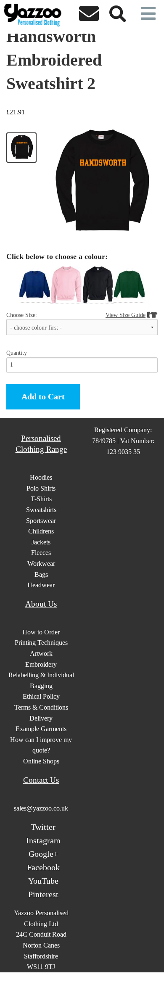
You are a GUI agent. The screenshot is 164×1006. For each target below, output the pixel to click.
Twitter (43, 827)
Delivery (41, 718)
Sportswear (41, 520)
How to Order (41, 632)
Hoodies (41, 477)
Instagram (43, 840)
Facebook (43, 867)
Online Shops (41, 761)
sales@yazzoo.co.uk (41, 808)
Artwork (41, 653)
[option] (34, 284)
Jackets (41, 542)
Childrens (41, 531)
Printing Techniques (41, 642)
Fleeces (41, 552)
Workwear (41, 563)
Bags (41, 574)
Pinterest (43, 894)
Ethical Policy (41, 696)
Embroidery (41, 664)
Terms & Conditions (41, 707)
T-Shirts (41, 498)
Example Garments (41, 728)
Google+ (43, 853)
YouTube (43, 880)
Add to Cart (43, 396)
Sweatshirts (41, 509)
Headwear (41, 585)
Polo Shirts (41, 488)
